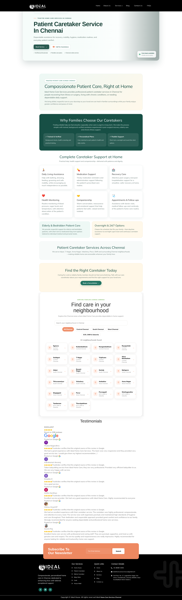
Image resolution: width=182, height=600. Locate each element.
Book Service (41, 47)
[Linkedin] (45, 590)
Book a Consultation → (91, 283)
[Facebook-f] (40, 590)
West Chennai (113, 329)
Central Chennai (82, 329)
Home (98, 6)
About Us (106, 6)
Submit (118, 551)
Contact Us (138, 6)
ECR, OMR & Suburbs (91, 335)
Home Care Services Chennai (110, 597)
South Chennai (98, 329)
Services (118, 6)
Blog (127, 6)
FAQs (149, 6)
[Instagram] (50, 590)
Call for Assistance (61, 47)
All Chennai (68, 329)
